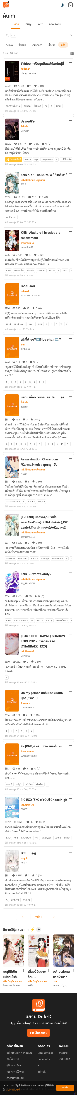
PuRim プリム (60, 985)
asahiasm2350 (28, 537)
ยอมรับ (65, 1088)
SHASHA (25, 131)
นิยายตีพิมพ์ (15, 159)
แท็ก (63, 45)
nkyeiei (24, 474)
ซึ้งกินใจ (24, 126)
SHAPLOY (25, 656)
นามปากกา (37, 45)
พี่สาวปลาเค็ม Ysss (11, 985)
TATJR (24, 184)
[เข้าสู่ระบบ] (70, 5)
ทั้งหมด (9, 45)
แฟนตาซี (25, 291)
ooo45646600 (28, 707)
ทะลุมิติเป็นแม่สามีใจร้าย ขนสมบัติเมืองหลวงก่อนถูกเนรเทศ (12, 974)
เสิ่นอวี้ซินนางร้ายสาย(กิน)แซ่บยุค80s (37, 974)
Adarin (24, 863)
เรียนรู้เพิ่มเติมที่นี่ (13, 1090)
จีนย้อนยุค (25, 68)
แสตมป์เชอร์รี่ (27, 247)
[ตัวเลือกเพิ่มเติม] (70, 63)
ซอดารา (24, 407)
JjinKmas (25, 349)
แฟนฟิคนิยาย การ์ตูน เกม (33, 180)
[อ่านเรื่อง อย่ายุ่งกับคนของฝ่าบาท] (63, 950)
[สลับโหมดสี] (62, 5)
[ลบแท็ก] (14, 35)
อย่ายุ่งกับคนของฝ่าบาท (61, 974)
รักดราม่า (25, 703)
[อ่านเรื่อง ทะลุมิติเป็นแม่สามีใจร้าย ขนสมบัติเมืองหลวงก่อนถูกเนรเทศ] (13, 950)
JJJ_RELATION (28, 583)
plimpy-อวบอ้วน (28, 73)
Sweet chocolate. (29, 756)
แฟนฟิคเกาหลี (28, 651)
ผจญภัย (24, 858)
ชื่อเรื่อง (22, 45)
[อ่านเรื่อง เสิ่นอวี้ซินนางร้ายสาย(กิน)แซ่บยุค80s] (38, 950)
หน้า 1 (38, 917)
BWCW (24, 809)
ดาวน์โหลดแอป (38, 1033)
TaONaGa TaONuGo (30, 295)
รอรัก (30, 985)
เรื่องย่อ (51, 45)
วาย (23, 344)
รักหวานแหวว (27, 243)
